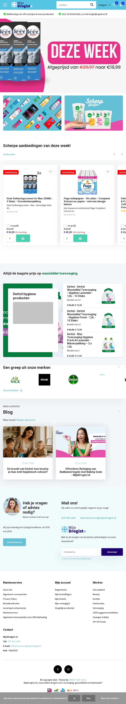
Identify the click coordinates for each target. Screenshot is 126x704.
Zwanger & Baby (101, 617)
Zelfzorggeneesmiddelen (105, 612)
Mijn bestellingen (63, 594)
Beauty (96, 594)
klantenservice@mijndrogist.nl (98, 517)
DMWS (72, 679)
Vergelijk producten (64, 608)
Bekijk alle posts (26, 419)
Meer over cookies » (110, 698)
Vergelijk (14, 225)
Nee (88, 698)
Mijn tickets (60, 598)
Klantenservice (14, 542)
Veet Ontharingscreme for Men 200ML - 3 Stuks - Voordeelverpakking (30, 200)
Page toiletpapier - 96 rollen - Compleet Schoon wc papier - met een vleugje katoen (87, 201)
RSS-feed (81, 679)
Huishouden (98, 603)
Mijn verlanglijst (62, 603)
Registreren (61, 589)
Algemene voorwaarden (15, 594)
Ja (74, 698)
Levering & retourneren (14, 608)
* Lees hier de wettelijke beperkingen (76, 558)
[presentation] (114, 154)
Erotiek (96, 598)
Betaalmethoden (11, 603)
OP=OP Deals (99, 621)
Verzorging (98, 608)
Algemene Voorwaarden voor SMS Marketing (25, 617)
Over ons (7, 589)
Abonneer (112, 551)
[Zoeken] (92, 5)
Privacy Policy (10, 598)
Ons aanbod (99, 589)
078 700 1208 (68, 517)
